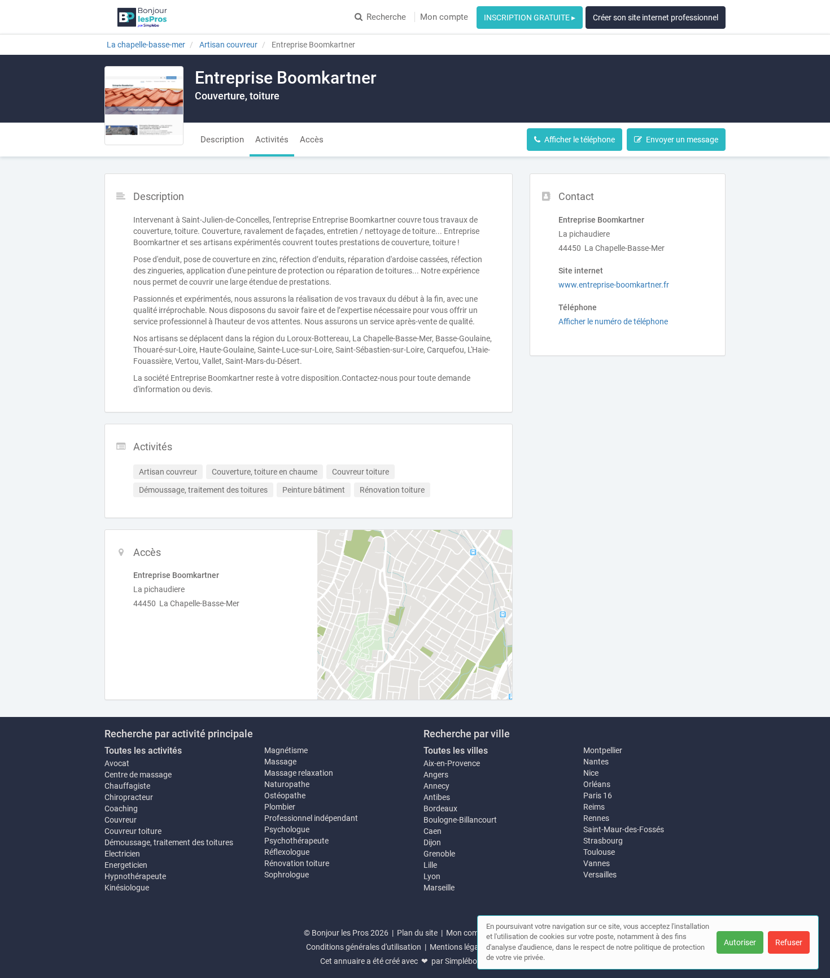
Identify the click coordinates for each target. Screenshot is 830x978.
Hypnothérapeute (135, 876)
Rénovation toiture (296, 863)
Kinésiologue (126, 887)
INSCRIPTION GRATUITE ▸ (529, 17)
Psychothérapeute (296, 840)
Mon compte (444, 17)
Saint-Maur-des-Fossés (623, 829)
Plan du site (417, 932)
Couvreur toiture (132, 831)
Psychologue (286, 829)
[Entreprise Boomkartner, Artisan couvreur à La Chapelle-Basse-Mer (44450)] (144, 106)
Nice (591, 772)
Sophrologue (286, 874)
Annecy (436, 785)
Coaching (121, 808)
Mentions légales (459, 946)
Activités (272, 139)
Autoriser (740, 942)
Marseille (439, 887)
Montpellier (602, 750)
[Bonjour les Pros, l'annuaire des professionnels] (142, 17)
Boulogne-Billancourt (460, 819)
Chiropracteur (128, 797)
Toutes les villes (455, 750)
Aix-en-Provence (451, 763)
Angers (435, 774)
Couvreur (120, 819)
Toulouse (599, 852)
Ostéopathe (284, 795)
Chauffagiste (127, 785)
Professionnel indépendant (311, 818)
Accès (312, 139)
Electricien (122, 853)
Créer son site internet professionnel (655, 17)
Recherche (386, 17)
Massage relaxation (298, 772)
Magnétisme (286, 750)
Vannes (596, 863)
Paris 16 (597, 795)
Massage (280, 761)
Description (222, 139)
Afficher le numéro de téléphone (613, 321)
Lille (430, 865)
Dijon (432, 842)
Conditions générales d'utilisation (363, 946)
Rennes (596, 818)
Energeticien (125, 865)
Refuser (788, 942)
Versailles (600, 874)
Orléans (596, 784)
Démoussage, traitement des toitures (168, 842)
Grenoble (439, 853)
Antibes (436, 797)
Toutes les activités (143, 750)
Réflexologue (286, 852)
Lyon (431, 876)
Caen (432, 831)
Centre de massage (138, 774)
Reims (594, 806)
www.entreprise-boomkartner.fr (613, 284)
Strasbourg (603, 840)
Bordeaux (440, 808)
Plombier (279, 806)
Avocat (116, 763)
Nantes (596, 761)
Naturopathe (286, 784)
